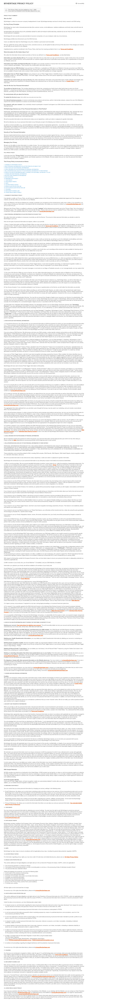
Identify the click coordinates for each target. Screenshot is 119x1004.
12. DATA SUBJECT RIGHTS (10, 181)
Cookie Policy (70, 81)
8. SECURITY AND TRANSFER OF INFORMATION (15, 175)
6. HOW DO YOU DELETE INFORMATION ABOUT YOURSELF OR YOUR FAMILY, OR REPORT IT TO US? (27, 172)
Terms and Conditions (67, 49)
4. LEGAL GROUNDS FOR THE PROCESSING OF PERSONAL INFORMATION (21, 169)
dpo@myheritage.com (24, 992)
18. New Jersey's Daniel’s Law (11, 190)
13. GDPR (6, 183)
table (15, 440)
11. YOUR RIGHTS (8, 180)
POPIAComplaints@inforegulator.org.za (20, 940)
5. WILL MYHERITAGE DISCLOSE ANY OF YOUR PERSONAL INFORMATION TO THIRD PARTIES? (26, 170)
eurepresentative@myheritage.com (58, 670)
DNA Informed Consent (58, 611)
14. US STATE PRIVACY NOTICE (11, 184)
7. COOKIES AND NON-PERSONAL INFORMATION (15, 174)
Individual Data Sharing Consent (28, 431)
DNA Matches (75, 600)
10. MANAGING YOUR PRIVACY (11, 178)
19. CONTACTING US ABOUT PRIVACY (12, 192)
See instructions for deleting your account (29, 625)
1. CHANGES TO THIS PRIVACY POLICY (13, 164)
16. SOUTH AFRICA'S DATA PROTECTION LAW (14, 187)
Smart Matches (25, 578)
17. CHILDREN (7, 189)
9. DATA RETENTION (8, 177)
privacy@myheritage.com (73, 204)
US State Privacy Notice (71, 857)
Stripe (54, 465)
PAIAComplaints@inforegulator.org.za (43, 940)
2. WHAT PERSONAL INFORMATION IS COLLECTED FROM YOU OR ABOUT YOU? (22, 166)
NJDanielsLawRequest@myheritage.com (43, 976)
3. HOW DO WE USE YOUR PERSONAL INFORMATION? (16, 167)
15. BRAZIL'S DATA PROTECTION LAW (12, 186)
